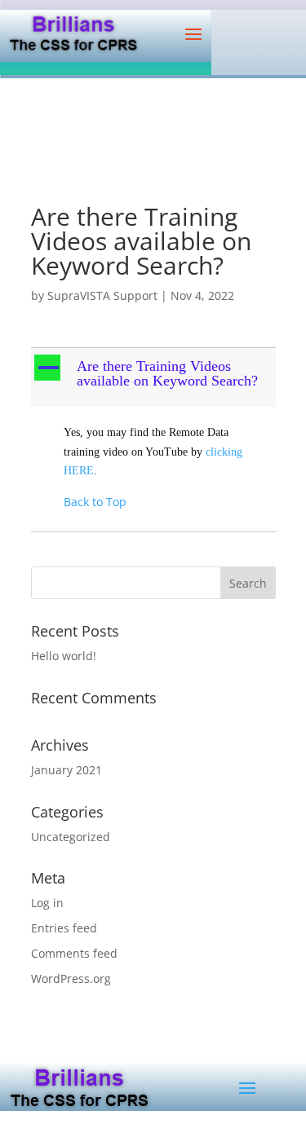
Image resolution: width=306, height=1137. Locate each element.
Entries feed (64, 928)
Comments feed (74, 953)
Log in (47, 902)
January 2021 (66, 770)
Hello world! (63, 655)
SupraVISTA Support (102, 295)
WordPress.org (71, 978)
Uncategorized (70, 836)
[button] (155, 377)
